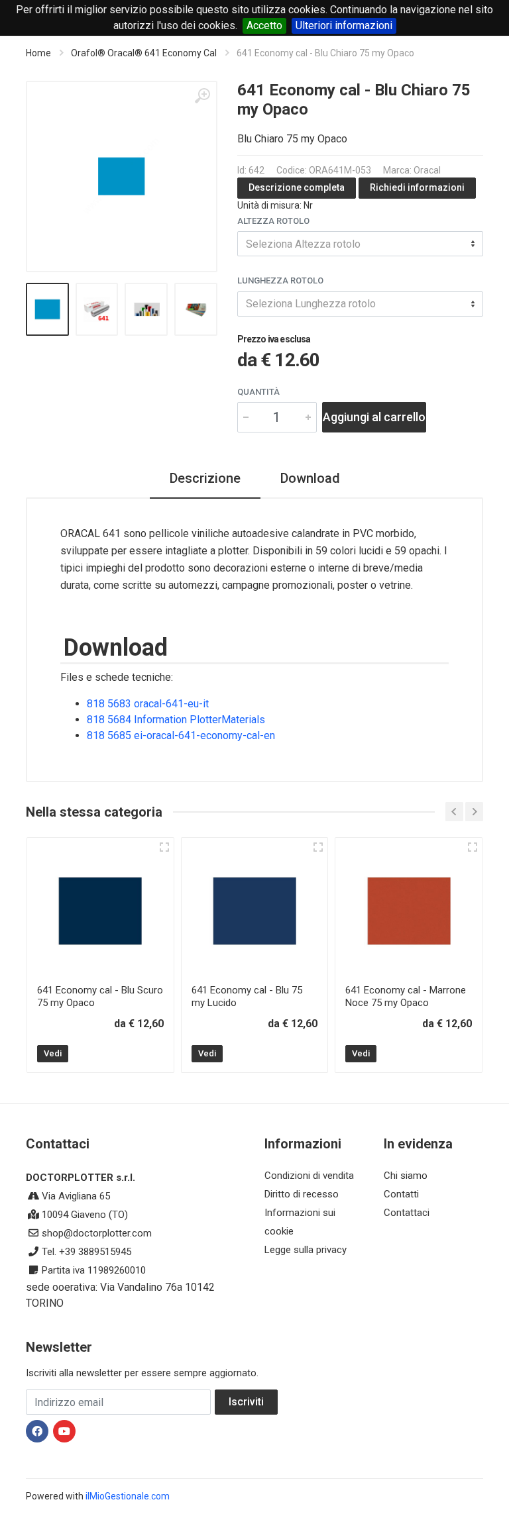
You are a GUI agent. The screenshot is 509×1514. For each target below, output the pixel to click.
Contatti (401, 1194)
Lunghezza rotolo (280, 280)
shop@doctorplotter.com (97, 1233)
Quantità (258, 392)
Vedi (53, 1053)
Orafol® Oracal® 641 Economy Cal (144, 53)
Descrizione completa (297, 187)
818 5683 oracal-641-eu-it (148, 703)
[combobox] (360, 243)
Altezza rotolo (273, 221)
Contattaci (406, 1213)
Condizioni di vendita (309, 1176)
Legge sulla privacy (305, 1250)
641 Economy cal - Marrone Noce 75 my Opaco (405, 996)
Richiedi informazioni (417, 187)
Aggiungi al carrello (374, 417)
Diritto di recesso (301, 1194)
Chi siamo (405, 1176)
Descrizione (205, 478)
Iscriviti (246, 1401)
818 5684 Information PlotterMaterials (176, 719)
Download (310, 478)
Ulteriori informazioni (344, 25)
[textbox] (360, 244)
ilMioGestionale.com (127, 1496)
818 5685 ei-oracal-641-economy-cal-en (181, 735)
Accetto (264, 25)
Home (38, 53)
